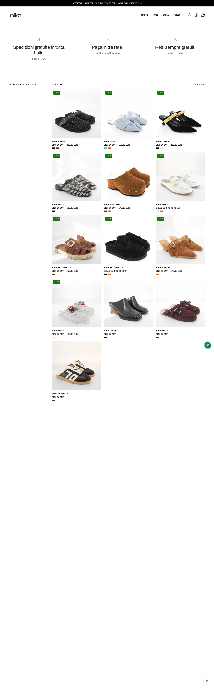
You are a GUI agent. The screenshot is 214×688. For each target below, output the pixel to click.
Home (12, 84)
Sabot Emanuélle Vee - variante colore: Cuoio (109, 274)
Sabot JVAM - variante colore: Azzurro (105, 148)
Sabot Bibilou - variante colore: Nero (53, 211)
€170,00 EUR (110, 334)
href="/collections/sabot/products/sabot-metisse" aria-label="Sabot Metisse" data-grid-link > (76, 96)
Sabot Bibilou (58, 205)
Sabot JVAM (109, 142)
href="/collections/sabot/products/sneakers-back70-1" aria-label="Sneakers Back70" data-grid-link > (76, 347)
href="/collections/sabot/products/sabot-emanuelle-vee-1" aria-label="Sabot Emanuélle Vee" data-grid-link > (76, 223)
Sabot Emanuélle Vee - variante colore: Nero (105, 274)
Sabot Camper (110, 331)
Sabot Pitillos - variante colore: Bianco (157, 211)
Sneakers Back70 (60, 394)
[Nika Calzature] (15, 15)
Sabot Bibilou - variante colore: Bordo (157, 337)
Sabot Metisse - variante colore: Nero (53, 148)
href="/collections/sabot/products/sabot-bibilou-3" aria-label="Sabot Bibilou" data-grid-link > (180, 284)
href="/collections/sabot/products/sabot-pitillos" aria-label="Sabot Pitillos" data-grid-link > (180, 160)
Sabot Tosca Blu (163, 268)
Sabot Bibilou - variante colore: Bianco (53, 337)
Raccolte (22, 84)
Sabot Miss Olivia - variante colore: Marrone (105, 211)
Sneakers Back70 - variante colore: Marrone (53, 400)
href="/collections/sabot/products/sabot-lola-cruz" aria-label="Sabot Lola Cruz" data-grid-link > (180, 96)
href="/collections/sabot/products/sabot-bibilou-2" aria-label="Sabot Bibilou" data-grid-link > (76, 286)
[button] (144, 15)
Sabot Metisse (58, 142)
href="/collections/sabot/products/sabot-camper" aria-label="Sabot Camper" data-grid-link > (128, 284)
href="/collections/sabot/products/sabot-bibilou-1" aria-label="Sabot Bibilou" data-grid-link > (76, 160)
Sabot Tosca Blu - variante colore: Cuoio (157, 274)
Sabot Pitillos (162, 205)
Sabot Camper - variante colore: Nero (105, 337)
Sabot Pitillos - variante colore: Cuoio (161, 211)
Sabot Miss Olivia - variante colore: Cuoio (109, 211)
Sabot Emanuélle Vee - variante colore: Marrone (53, 274)
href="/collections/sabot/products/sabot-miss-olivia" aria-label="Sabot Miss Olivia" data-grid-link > (128, 160)
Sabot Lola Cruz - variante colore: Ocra (161, 148)
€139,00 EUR (58, 397)
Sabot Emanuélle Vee (61, 268)
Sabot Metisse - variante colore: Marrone (57, 148)
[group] (107, 3)
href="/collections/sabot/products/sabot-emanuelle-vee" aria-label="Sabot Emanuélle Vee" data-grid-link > (128, 223)
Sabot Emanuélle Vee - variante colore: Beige (57, 274)
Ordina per (57, 84)
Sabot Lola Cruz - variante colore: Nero (157, 148)
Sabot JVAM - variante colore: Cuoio (109, 148)
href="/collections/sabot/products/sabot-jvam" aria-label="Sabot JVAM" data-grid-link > (128, 96)
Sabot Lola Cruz (163, 142)
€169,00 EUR (162, 334)
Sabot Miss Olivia (112, 205)
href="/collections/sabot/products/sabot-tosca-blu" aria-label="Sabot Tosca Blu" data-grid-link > (180, 223)
